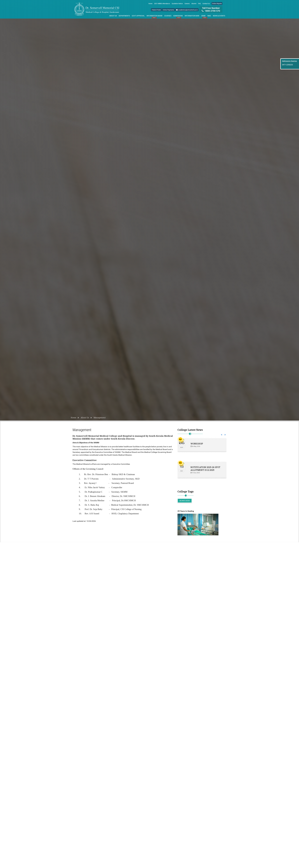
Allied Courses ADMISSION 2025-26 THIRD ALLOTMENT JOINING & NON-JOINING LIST (204, 471)
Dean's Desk (185, 501)
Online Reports (217, 3)
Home (150, 3)
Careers (187, 3)
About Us (113, 16)
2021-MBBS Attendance (162, 3)
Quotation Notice (177, 3)
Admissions (178, 16)
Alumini (193, 3)
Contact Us (206, 3)
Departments (124, 16)
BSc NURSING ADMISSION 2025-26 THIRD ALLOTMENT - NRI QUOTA (205, 446)
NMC (209, 16)
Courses (167, 16)
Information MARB (154, 16)
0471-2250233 (287, 65)
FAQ (199, 3)
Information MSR (192, 16)
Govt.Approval (138, 16)
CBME (203, 16)
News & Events (219, 16)
